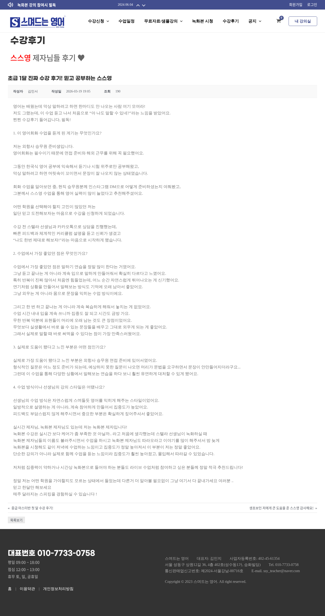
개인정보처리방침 (58, 589)
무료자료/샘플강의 (161, 21)
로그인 (312, 4)
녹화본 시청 (202, 21)
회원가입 (295, 4)
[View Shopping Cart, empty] (278, 21)
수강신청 (96, 21)
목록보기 (16, 520)
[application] (106, 21)
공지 (252, 21)
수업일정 (126, 21)
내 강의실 (303, 21)
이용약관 (27, 589)
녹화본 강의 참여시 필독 (36, 5)
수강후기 (231, 21)
